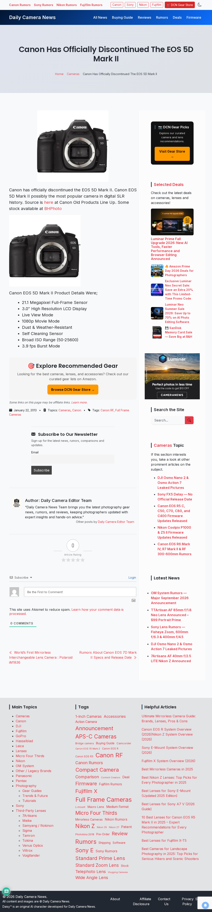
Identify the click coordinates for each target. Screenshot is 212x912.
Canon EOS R (110, 748)
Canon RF (107, 410)
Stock (125, 865)
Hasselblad (24, 741)
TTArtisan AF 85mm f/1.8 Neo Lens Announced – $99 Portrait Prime (171, 615)
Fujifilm (156, 4)
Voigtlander (31, 855)
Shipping (105, 842)
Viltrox (27, 850)
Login (132, 577)
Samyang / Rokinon (37, 825)
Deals (177, 17)
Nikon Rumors (67, 5)
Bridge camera (84, 743)
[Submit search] (189, 420)
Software (119, 843)
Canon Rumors (20, 5)
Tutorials (29, 801)
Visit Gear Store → (172, 153)
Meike (27, 820)
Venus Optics (32, 845)
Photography (26, 786)
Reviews (144, 17)
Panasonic (24, 776)
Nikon (143, 4)
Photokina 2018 (84, 834)
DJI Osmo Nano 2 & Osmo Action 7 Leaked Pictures (173, 483)
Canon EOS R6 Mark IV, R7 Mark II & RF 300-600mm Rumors (175, 549)
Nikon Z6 (102, 827)
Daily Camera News (32, 17)
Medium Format (117, 807)
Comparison (87, 776)
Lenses (21, 751)
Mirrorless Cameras (89, 819)
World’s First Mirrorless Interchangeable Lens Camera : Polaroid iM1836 (40, 657)
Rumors (162, 17)
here (48, 202)
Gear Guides (32, 791)
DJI (18, 726)
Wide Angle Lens (91, 877)
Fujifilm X (86, 791)
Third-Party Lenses (31, 811)
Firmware (194, 17)
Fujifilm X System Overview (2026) (168, 761)
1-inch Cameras (88, 716)
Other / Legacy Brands (33, 771)
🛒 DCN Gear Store (180, 5)
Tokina (27, 840)
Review (120, 834)
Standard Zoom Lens (97, 865)
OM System (25, 766)
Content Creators (110, 777)
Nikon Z (85, 826)
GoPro (21, 736)
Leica (20, 746)
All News (100, 17)
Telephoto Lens (90, 871)
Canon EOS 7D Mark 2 (87, 748)
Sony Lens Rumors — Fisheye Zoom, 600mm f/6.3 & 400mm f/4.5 (169, 632)
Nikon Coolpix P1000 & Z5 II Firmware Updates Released (174, 532)
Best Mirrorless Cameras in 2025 (168, 769)
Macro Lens (95, 807)
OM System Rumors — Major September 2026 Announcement (170, 598)
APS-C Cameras (96, 736)
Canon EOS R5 (84, 756)
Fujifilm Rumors (91, 5)
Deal (125, 777)
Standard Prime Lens (100, 858)
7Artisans (29, 816)
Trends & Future (35, 796)
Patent (126, 827)
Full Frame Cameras (103, 799)
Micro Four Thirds (30, 756)
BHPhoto (53, 208)
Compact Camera (97, 769)
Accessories (115, 716)
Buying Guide (122, 17)
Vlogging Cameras (118, 872)
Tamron (28, 835)
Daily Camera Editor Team (116, 521)
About (115, 899)
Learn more (79, 402)
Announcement (94, 728)
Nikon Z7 (114, 827)
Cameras (65, 410)
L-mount (80, 807)
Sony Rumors (43, 5)
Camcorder (124, 743)
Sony (130, 4)
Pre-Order (103, 834)
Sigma (27, 830)
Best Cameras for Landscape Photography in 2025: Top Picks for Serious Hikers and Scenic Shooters (170, 854)
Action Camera (86, 722)
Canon (116, 4)
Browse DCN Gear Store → (73, 389)
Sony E (84, 850)
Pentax (21, 781)
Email (35, 452)
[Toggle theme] (199, 5)
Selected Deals (169, 184)
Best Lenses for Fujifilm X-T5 (164, 840)
